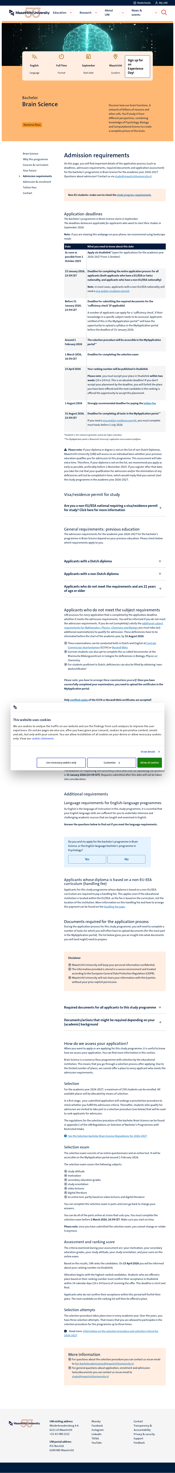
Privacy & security (144, 1434)
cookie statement (43, 738)
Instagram (98, 1430)
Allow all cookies (149, 762)
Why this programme (35, 159)
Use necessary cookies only (61, 762)
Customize (110, 762)
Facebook (97, 1425)
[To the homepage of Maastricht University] (30, 13)
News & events (137, 12)
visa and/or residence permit (112, 291)
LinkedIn (97, 1434)
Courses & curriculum (35, 165)
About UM (109, 12)
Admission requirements (37, 176)
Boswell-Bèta (119, 647)
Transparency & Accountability (143, 1428)
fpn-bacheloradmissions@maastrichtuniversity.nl (104, 1363)
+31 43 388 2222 (60, 1434)
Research (85, 13)
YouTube (97, 1442)
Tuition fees (30, 187)
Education (59, 13)
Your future (29, 170)
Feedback (139, 1442)
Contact (27, 193)
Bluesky (96, 1421)
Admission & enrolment (37, 182)
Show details (148, 751)
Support (138, 1438)
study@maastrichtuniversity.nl (90, 1376)
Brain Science (30, 153)
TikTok (95, 1438)
